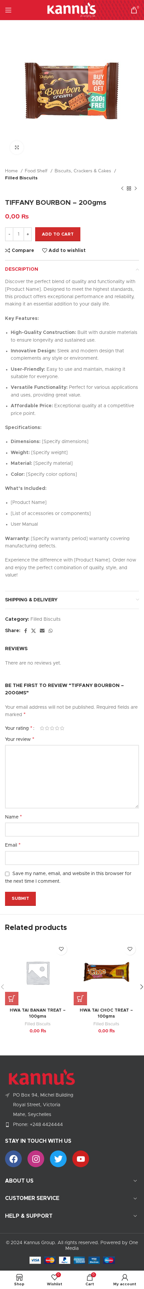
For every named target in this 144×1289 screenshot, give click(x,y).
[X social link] (33, 630)
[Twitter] (58, 1158)
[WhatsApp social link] (51, 630)
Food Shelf (37, 171)
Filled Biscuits (21, 178)
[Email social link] (42, 630)
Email (13, 845)
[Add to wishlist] (61, 949)
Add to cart (58, 234)
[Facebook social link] (25, 630)
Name (13, 817)
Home (12, 171)
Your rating (18, 728)
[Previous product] (122, 188)
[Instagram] (35, 1158)
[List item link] (72, 1124)
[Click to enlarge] (16, 147)
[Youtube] (80, 1158)
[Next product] (135, 188)
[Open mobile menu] (8, 10)
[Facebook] (13, 1158)
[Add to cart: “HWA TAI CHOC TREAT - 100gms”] (80, 998)
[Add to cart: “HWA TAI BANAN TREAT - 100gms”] (11, 998)
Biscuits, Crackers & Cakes (84, 171)
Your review (19, 739)
